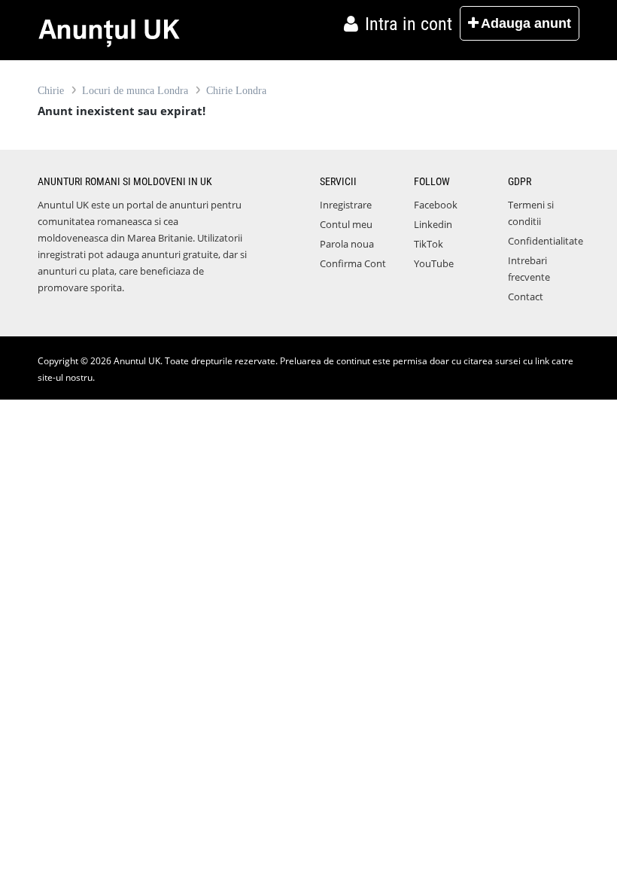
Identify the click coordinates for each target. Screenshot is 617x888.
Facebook (435, 204)
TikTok (428, 244)
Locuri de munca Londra (135, 90)
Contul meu (346, 224)
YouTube (434, 263)
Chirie (51, 90)
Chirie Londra (236, 90)
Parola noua (347, 244)
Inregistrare (346, 204)
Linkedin (433, 224)
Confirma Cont (353, 263)
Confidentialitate (545, 241)
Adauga (526, 23)
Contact (525, 296)
